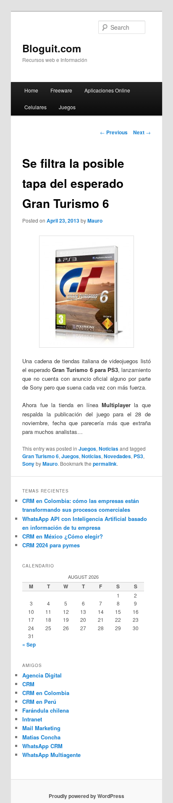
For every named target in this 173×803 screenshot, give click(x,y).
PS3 (138, 456)
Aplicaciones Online (107, 90)
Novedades (117, 456)
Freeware (61, 90)
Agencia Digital (42, 675)
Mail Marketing (41, 728)
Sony (28, 463)
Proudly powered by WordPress (86, 796)
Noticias (108, 448)
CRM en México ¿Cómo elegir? (62, 536)
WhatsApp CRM (42, 746)
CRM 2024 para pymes (51, 545)
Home (31, 90)
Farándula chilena (45, 710)
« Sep (29, 644)
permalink (105, 463)
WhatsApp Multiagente (51, 755)
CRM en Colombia (45, 693)
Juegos (67, 106)
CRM (28, 684)
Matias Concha (41, 737)
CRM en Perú (39, 702)
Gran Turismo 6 (40, 456)
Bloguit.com (51, 48)
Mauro (94, 220)
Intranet (32, 719)
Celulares (35, 106)
